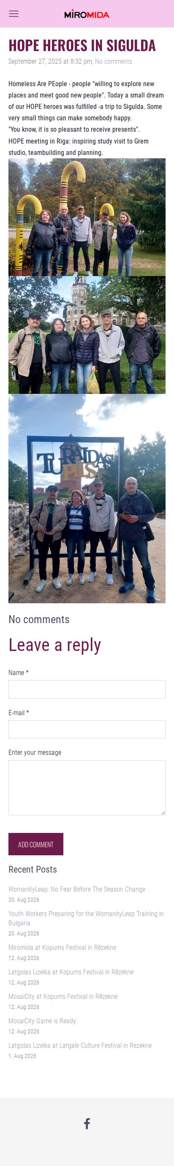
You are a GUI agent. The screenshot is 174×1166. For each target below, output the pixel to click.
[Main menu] (13, 13)
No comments (113, 61)
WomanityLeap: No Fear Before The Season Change (76, 889)
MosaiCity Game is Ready (42, 1021)
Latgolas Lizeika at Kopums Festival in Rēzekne (70, 972)
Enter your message (34, 752)
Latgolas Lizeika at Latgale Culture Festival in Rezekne (80, 1045)
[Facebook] (87, 1123)
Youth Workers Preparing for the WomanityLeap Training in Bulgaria (86, 918)
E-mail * (18, 713)
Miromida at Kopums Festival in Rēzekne (62, 948)
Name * (18, 673)
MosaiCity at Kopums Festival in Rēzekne (62, 996)
